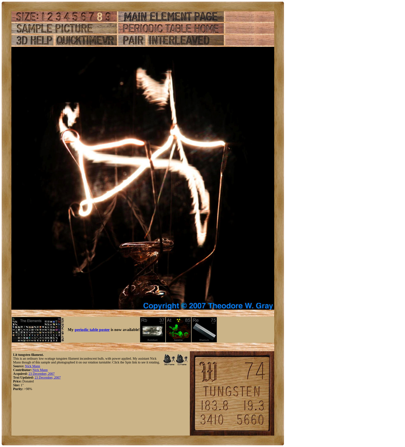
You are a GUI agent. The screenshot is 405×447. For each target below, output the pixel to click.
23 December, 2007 (41, 373)
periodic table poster (92, 329)
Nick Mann (32, 366)
